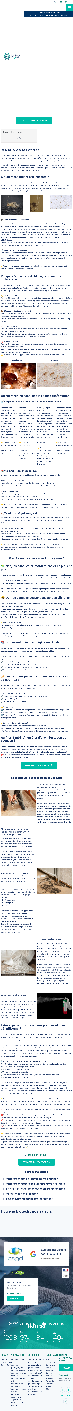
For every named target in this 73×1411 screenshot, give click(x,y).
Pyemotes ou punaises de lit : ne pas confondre (34, 1365)
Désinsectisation (7, 1362)
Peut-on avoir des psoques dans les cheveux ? (29, 1198)
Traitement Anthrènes (18, 1389)
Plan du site (50, 1381)
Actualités (49, 1378)
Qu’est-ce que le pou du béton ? (22, 1193)
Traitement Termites (17, 1370)
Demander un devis (15, 1299)
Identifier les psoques (36, 1360)
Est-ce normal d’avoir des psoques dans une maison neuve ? (36, 1188)
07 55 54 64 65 (63, 2)
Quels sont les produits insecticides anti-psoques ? (32, 1178)
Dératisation (5, 1360)
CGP (47, 1392)
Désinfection (5, 1365)
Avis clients (50, 1370)
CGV (47, 1389)
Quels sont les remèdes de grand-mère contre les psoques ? (36, 1183)
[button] (34, 132)
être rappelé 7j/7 (61, 15)
